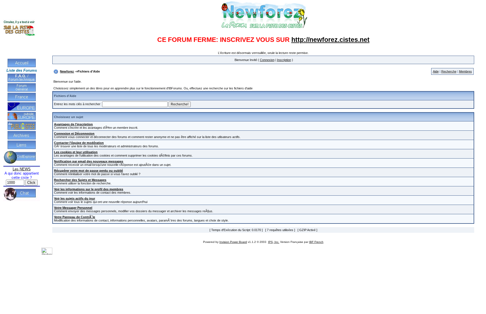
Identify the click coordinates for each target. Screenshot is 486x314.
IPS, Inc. (273, 241)
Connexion (267, 60)
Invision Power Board (233, 241)
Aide (436, 71)
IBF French (316, 241)
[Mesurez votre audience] (46, 253)
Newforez (67, 71)
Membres (465, 71)
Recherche (448, 71)
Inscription (284, 60)
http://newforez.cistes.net (330, 39)
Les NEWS (22, 169)
